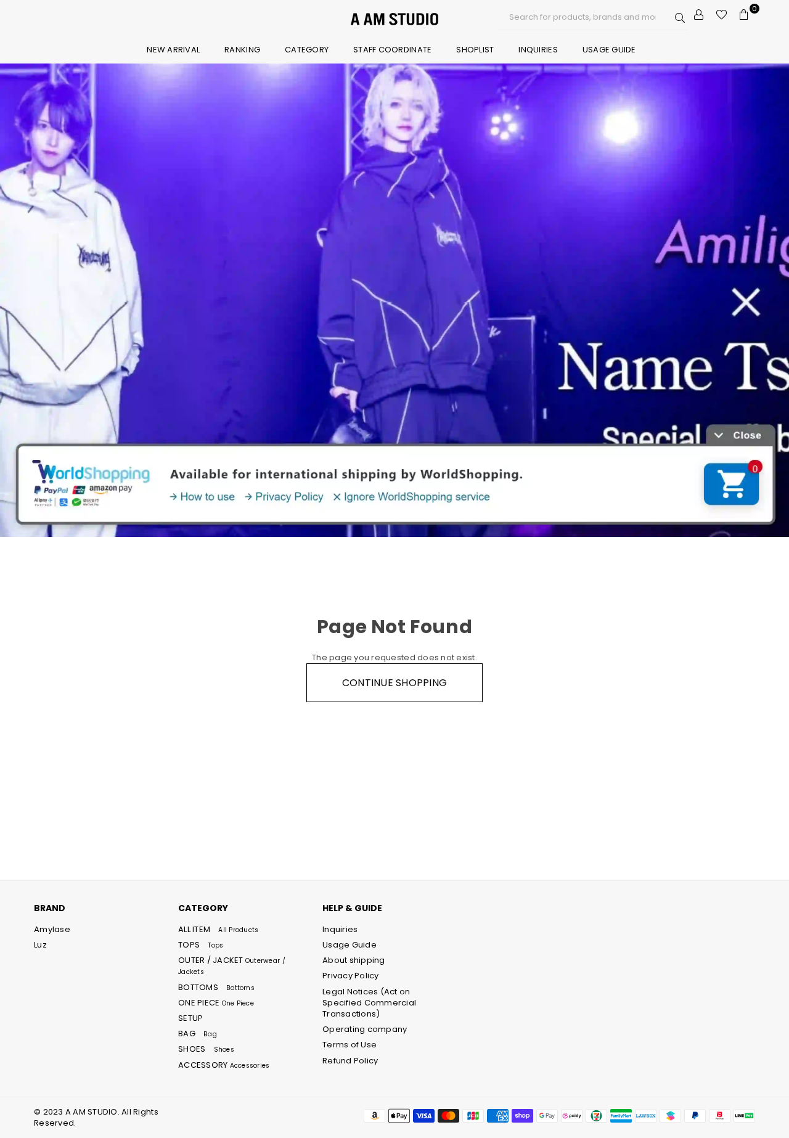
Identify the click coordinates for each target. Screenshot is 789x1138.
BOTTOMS (216, 987)
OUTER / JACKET (231, 965)
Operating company (364, 1029)
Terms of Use (349, 1044)
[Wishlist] (721, 15)
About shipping (353, 960)
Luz (40, 945)
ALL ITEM (218, 929)
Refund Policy (350, 1060)
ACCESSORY (223, 1065)
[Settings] (699, 15)
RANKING (242, 49)
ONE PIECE (216, 1003)
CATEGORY (307, 49)
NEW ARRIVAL (173, 49)
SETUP (190, 1018)
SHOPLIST (475, 49)
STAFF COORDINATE (392, 49)
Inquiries (537, 49)
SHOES (206, 1049)
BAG (197, 1033)
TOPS (200, 945)
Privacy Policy (350, 975)
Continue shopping (394, 683)
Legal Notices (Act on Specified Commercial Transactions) (369, 1003)
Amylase (52, 929)
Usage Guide (609, 49)
